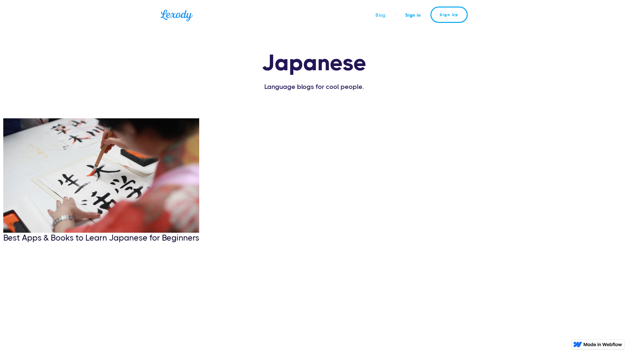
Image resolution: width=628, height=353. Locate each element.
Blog (380, 15)
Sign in (413, 15)
